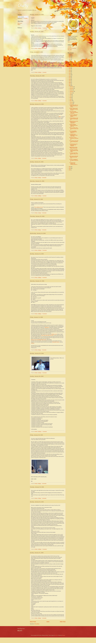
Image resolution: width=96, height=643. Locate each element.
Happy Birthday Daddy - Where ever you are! (74, 148)
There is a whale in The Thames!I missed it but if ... (74, 128)
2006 (70, 85)
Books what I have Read (72, 48)
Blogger (63, 635)
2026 (70, 54)
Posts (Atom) (37, 623)
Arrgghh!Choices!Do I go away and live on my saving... (74, 106)
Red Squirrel (20, 23)
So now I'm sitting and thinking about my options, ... (73, 115)
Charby (23, 6)
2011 (70, 77)
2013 (70, 74)
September (72, 91)
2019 (70, 65)
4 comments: (44, 229)
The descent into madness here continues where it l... (74, 163)
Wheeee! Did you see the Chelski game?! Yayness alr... (74, 122)
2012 (70, 76)
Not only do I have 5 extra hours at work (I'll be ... (74, 138)
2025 (70, 56)
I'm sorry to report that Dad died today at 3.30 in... (74, 154)
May (70, 97)
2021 (70, 62)
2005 (70, 166)
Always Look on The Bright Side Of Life (38, 339)
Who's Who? (70, 49)
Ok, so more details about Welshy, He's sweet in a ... (73, 132)
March (71, 100)
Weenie (19, 24)
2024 (70, 57)
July (70, 94)
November (71, 88)
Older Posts (63, 621)
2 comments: (44, 48)
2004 (70, 168)
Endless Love (54, 334)
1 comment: (44, 72)
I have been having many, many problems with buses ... (74, 112)
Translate (25, 18)
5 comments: (44, 250)
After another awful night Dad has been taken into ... (74, 157)
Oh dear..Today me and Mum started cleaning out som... (74, 109)
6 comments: (44, 177)
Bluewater (47, 327)
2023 (70, 59)
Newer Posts (33, 621)
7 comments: (44, 431)
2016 (70, 70)
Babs (60, 116)
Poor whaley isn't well (39, 207)
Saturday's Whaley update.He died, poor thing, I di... (74, 125)
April (71, 99)
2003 (70, 169)
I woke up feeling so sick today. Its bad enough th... (74, 119)
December (71, 86)
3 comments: (44, 28)
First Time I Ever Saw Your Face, (47, 335)
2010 (70, 79)
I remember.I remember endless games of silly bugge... (74, 150)
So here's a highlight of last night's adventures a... (74, 160)
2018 (70, 67)
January (71, 103)
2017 (70, 68)
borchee (56, 635)
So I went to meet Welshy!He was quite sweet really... (73, 135)
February (71, 102)
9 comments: (44, 158)
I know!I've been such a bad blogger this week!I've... (74, 145)
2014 (70, 73)
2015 (70, 71)
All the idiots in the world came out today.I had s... (74, 141)
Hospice (32, 343)
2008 (70, 82)
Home (48, 621)
